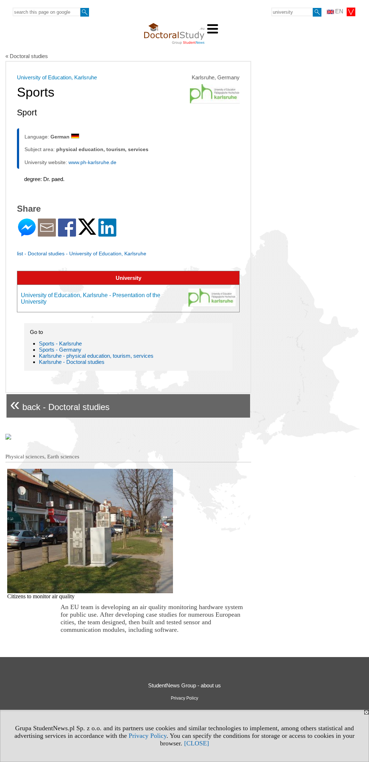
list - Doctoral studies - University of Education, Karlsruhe (81, 253)
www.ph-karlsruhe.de (92, 162)
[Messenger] (27, 233)
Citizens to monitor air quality (41, 596)
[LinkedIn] (107, 233)
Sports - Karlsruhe (60, 343)
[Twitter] (87, 232)
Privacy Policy (147, 735)
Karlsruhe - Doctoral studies (72, 362)
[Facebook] (67, 233)
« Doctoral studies (26, 56)
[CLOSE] (196, 743)
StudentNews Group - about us (184, 685)
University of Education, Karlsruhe (57, 77)
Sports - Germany (60, 350)
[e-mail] (47, 233)
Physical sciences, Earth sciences (42, 456)
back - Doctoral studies (60, 404)
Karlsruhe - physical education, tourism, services (96, 356)
